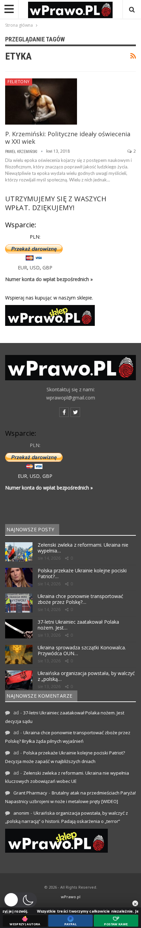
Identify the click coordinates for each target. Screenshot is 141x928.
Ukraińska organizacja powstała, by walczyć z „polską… (86, 676)
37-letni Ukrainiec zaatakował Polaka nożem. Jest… (78, 625)
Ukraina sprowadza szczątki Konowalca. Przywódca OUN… (82, 650)
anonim (21, 813)
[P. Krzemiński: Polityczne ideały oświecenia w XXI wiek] (41, 101)
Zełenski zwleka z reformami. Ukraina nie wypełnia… (83, 548)
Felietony (19, 82)
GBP (47, 267)
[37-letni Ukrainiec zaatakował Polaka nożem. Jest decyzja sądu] (19, 628)
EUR (22, 267)
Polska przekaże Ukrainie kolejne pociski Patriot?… (82, 573)
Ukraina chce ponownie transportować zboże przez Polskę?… (80, 599)
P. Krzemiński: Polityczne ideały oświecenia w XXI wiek (67, 137)
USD (35, 267)
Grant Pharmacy (30, 793)
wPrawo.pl (70, 896)
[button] (20, 899)
